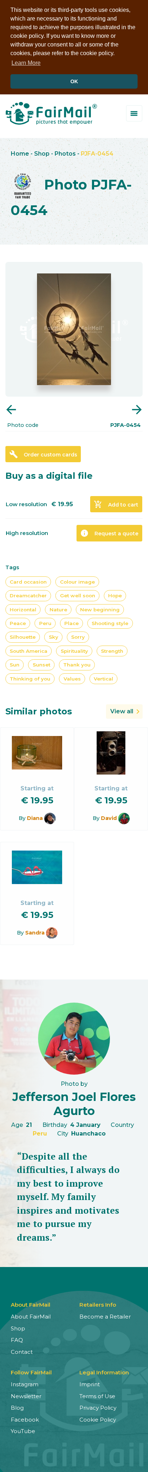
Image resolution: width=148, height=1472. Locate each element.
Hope (115, 595)
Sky (53, 637)
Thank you (77, 665)
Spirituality (74, 651)
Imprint (89, 1384)
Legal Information (104, 1372)
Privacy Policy (97, 1407)
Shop (42, 153)
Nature (58, 609)
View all (121, 711)
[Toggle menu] (134, 113)
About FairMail (31, 1316)
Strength (112, 651)
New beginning (100, 609)
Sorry (78, 637)
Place (71, 623)
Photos (65, 153)
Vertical (103, 679)
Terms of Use (97, 1396)
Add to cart (116, 504)
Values (72, 679)
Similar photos (38, 711)
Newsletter (26, 1396)
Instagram (24, 1384)
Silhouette (23, 637)
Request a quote (109, 533)
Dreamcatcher (28, 595)
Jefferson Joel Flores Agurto (74, 1104)
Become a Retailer (105, 1316)
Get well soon (77, 595)
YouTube (23, 1431)
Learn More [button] (26, 63)
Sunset (41, 665)
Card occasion (28, 582)
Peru (45, 623)
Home (20, 153)
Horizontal (23, 609)
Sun (14, 665)
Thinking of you (30, 679)
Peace (18, 623)
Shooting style (110, 623)
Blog (17, 1407)
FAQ (17, 1340)
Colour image (77, 582)
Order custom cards (43, 454)
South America (28, 651)
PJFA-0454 (97, 153)
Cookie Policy (97, 1419)
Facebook (25, 1419)
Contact (22, 1351)
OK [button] (74, 81)
